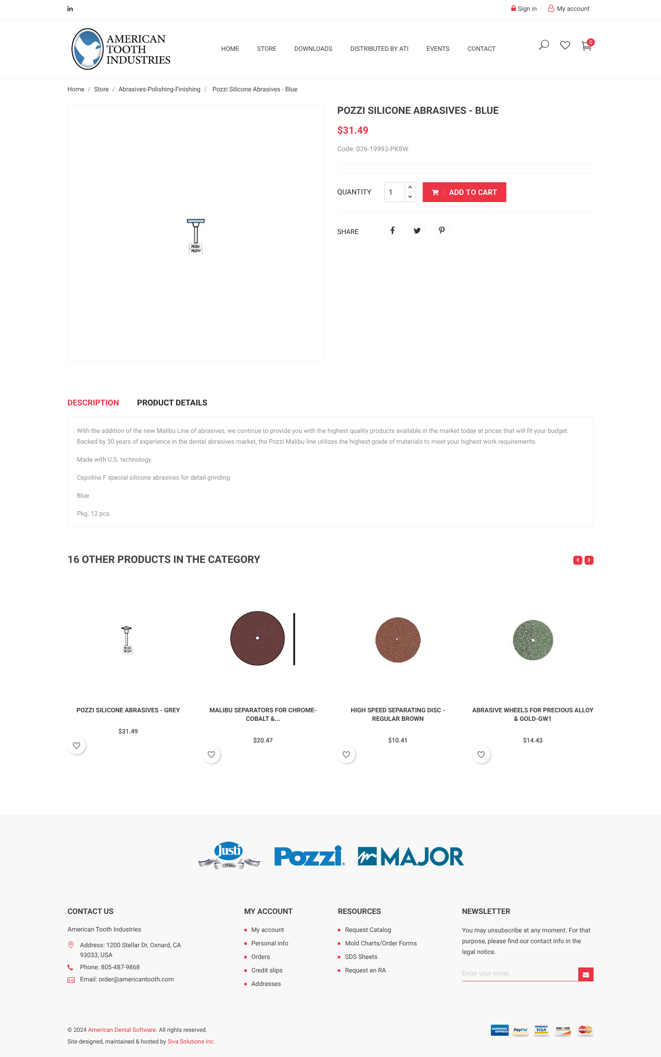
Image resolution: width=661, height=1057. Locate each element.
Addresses (266, 984)
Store (267, 49)
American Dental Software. (122, 1030)
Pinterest (441, 231)
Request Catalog (368, 930)
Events (437, 49)
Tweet (417, 231)
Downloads (313, 49)
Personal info (269, 943)
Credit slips (267, 970)
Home (230, 49)
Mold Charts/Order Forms (381, 943)
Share (392, 231)
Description (93, 403)
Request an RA (365, 970)
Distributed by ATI (379, 49)
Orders (260, 957)
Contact (482, 49)
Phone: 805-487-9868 (110, 967)
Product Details (172, 403)
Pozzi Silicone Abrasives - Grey (128, 710)
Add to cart (472, 192)
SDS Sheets (361, 957)
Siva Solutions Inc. (191, 1042)
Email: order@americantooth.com (127, 979)
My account (268, 911)
